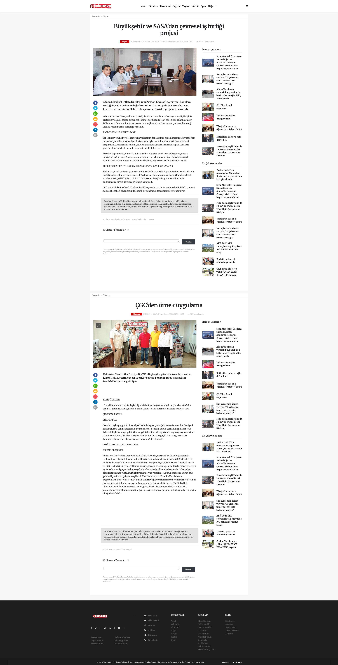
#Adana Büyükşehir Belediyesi (116, 219)
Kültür (195, 6)
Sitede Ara (229, 621)
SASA (149, 116)
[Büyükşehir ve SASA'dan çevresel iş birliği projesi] (144, 71)
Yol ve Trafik (204, 624)
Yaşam (185, 6)
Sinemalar (203, 640)
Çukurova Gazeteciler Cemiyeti (177, 425)
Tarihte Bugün (205, 637)
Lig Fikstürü (203, 634)
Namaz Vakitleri (205, 627)
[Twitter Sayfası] (97, 628)
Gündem (153, 6)
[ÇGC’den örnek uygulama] (144, 344)
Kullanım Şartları (122, 637)
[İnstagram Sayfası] (101, 628)
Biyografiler (230, 627)
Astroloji (229, 634)
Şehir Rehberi (204, 646)
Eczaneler (202, 630)
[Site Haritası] (120, 628)
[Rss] (115, 628)
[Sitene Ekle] (125, 628)
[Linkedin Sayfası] (111, 628)
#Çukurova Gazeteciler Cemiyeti (117, 549)
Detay (226, 662)
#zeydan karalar (139, 219)
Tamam (238, 662)
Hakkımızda (96, 637)
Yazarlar (151, 625)
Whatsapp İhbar (121, 640)
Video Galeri (153, 620)
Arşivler (151, 630)
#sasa (151, 219)
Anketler (229, 624)
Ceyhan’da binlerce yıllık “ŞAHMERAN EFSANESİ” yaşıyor (226, 272)
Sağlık (176, 6)
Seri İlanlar (203, 643)
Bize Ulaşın (152, 640)
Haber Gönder (121, 643)
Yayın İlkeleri (97, 640)
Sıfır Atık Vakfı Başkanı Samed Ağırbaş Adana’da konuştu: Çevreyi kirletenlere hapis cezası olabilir (229, 62)
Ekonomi (165, 6)
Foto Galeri (153, 615)
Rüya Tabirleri (231, 630)
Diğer (211, 6)
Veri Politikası (97, 643)
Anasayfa (96, 16)
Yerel (143, 6)
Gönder (188, 242)
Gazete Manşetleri (206, 649)
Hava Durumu (204, 621)
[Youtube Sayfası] (106, 628)
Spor (203, 6)
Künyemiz (152, 635)
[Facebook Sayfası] (92, 628)
